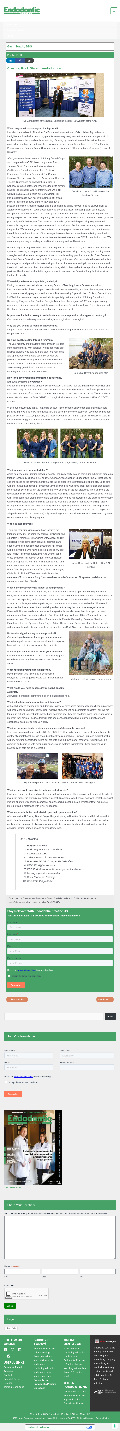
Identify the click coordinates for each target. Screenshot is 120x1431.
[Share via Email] (29, 60)
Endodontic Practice (74, 1395)
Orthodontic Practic (73, 1403)
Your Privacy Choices (70, 1427)
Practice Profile (15, 55)
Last (44, 1277)
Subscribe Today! (13, 1367)
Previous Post (16, 999)
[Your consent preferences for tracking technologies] (115, 1426)
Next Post (104, 999)
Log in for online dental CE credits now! (75, 1372)
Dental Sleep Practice (75, 1391)
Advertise (8, 1371)
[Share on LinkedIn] (10, 60)
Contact (8, 1375)
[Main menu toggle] (113, 10)
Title (81, 1277)
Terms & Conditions (14, 1387)
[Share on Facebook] (20, 60)
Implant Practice (72, 1399)
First (6, 1277)
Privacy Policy (11, 1328)
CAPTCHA (9, 1285)
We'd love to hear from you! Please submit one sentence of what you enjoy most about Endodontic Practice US (55, 1213)
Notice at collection (39, 1427)
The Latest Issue (12, 1187)
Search (110, 1016)
